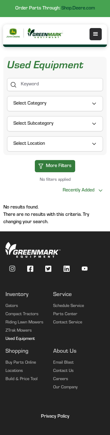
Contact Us (63, 371)
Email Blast (63, 363)
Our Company (65, 388)
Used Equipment (20, 339)
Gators (12, 306)
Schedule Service (68, 306)
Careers (60, 379)
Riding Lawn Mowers (24, 323)
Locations (14, 371)
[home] (45, 33)
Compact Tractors (22, 314)
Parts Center (65, 314)
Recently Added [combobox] (78, 190)
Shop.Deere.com (78, 8)
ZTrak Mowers (19, 331)
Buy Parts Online (21, 363)
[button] (96, 34)
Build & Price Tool (22, 379)
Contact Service (67, 323)
